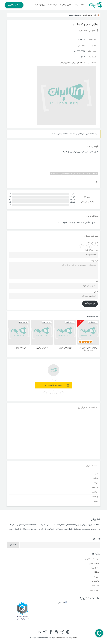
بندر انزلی (81, 45)
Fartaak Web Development (65, 637)
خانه (82, 4)
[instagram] (67, 632)
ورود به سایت (40, 4)
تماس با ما (95, 581)
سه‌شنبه (95, 487)
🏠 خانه (96, 15)
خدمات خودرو (88, 15)
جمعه (96, 501)
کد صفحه (92, 39)
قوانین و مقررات (65, 4)
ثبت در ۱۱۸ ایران (14, 5)
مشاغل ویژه (95, 567)
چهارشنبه (94, 492)
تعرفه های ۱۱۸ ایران (92, 559)
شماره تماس (91, 51)
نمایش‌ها (92, 57)
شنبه (96, 473)
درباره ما (96, 576)
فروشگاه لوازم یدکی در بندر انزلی (63, 173)
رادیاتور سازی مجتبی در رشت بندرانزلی (88, 349)
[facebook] (50, 632)
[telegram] (62, 632)
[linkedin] (39, 632)
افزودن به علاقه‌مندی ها (53, 385)
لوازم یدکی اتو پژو (65, 347)
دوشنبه (95, 483)
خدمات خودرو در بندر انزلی (87, 173)
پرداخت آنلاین (94, 563)
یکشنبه (95, 478)
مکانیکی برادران (42, 347)
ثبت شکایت (52, 4)
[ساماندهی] (62, 602)
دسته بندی (92, 62)
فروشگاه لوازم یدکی (67, 62)
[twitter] (44, 632)
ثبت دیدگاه (90, 303)
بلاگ (76, 4)
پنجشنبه (95, 496)
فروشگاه (96, 572)
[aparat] (56, 632)
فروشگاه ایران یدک (19, 347)
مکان (94, 45)
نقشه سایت (95, 585)
